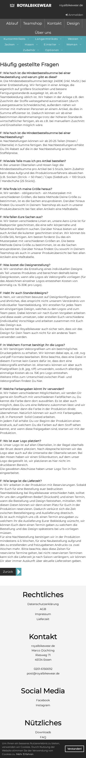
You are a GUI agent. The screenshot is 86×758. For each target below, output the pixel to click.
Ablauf (12, 23)
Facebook (43, 700)
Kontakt (54, 23)
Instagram (43, 705)
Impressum (43, 614)
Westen (73, 38)
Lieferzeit (43, 619)
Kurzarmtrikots (14, 38)
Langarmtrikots (46, 38)
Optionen (52, 50)
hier (39, 381)
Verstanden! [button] (74, 748)
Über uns (43, 32)
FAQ (43, 737)
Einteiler (50, 44)
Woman (72, 44)
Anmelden (76, 15)
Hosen (29, 44)
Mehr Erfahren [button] (24, 754)
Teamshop (32, 23)
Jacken (10, 44)
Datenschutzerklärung (43, 604)
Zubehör (29, 50)
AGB (43, 609)
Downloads (43, 732)
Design (73, 23)
